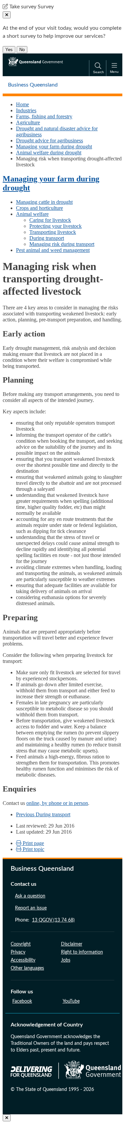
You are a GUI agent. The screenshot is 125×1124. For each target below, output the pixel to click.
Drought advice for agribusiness (49, 140)
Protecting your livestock (55, 226)
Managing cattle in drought (44, 202)
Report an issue (31, 908)
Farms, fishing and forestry (44, 116)
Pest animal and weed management (53, 250)
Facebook (22, 1001)
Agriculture (28, 122)
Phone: (45, 920)
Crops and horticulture (39, 208)
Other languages (27, 968)
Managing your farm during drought (54, 146)
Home (22, 104)
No (22, 49)
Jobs (65, 960)
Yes (9, 49)
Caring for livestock (50, 220)
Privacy (18, 952)
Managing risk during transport (61, 244)
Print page (32, 843)
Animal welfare (32, 214)
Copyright (21, 944)
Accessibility (23, 960)
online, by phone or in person (57, 803)
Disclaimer (71, 944)
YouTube (71, 1001)
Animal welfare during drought (48, 152)
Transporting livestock (52, 232)
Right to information (82, 952)
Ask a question (30, 896)
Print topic (32, 849)
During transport (46, 238)
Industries (26, 110)
